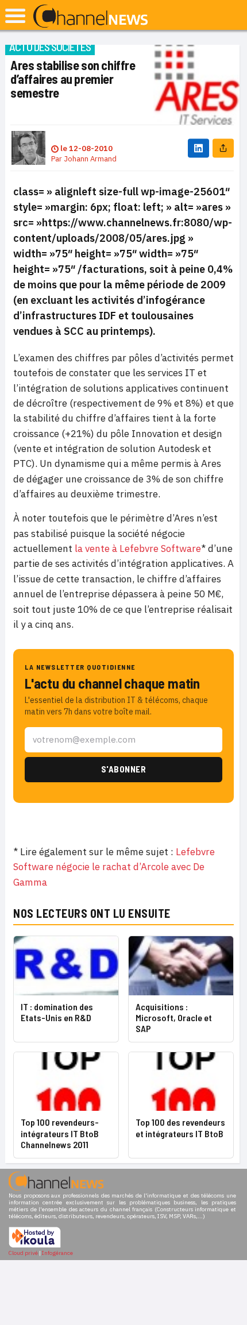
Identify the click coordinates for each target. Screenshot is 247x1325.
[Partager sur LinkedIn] (198, 147)
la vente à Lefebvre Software (138, 548)
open (15, 16)
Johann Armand (90, 159)
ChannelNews (90, 17)
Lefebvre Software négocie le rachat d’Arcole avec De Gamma (114, 867)
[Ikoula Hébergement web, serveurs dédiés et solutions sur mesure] (35, 1246)
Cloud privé (23, 1253)
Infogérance (57, 1253)
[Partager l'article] (223, 147)
